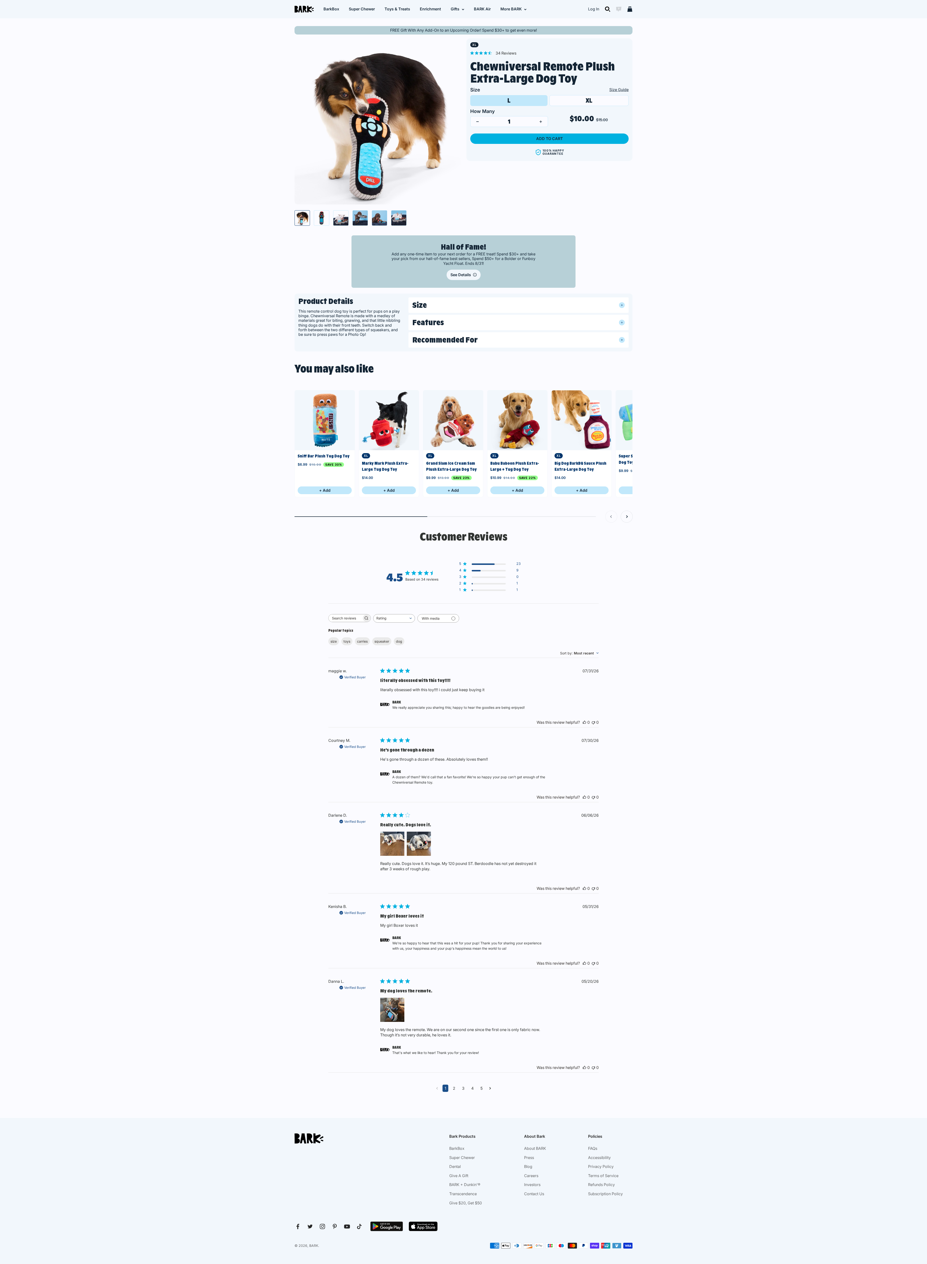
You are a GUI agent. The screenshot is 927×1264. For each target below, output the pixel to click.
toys (347, 641)
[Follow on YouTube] (347, 1226)
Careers (531, 1175)
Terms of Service (603, 1175)
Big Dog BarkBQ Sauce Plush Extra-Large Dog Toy (580, 466)
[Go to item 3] (341, 218)
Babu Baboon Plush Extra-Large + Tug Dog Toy (514, 466)
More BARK (511, 9)
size (333, 641)
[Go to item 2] (321, 218)
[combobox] (394, 618)
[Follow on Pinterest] (334, 1226)
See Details (460, 274)
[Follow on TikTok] (359, 1226)
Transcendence (463, 1193)
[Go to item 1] (302, 218)
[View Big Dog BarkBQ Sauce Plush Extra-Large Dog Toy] (581, 420)
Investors (532, 1184)
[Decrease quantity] (478, 122)
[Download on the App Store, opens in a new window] (423, 1226)
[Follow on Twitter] (310, 1226)
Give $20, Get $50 (465, 1203)
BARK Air (482, 9)
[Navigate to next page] (490, 1088)
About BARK (535, 1148)
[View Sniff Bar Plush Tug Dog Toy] (325, 420)
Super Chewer (362, 9)
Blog (528, 1166)
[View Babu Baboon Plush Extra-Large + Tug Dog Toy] (517, 420)
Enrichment (430, 9)
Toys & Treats (397, 9)
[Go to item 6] (399, 218)
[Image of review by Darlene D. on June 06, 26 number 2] (419, 844)
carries (362, 641)
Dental (455, 1166)
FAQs (592, 1148)
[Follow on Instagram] (322, 1226)
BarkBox (331, 9)
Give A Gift (458, 1175)
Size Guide (619, 89)
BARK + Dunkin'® (464, 1184)
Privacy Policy (601, 1166)
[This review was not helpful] (593, 722)
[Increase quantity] (541, 122)
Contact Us (534, 1193)
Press (529, 1157)
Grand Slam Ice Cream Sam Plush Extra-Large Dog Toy (451, 466)
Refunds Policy (601, 1184)
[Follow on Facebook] (298, 1226)
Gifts (455, 9)
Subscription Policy (605, 1193)
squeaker (381, 641)
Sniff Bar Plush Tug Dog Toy (324, 456)
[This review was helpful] (584, 722)
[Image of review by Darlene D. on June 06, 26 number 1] (392, 844)
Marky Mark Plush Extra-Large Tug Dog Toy (385, 466)
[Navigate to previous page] (437, 1088)
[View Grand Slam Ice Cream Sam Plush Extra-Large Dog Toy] (453, 420)
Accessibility (599, 1157)
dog (399, 641)
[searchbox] (345, 618)
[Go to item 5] (379, 218)
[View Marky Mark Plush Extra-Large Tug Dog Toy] (389, 420)
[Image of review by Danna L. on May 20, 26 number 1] (392, 1010)
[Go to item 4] (360, 218)
